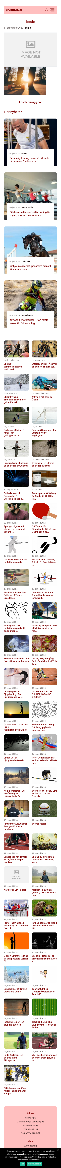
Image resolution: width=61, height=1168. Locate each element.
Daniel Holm (27, 315)
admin (28, 27)
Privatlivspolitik (34, 1164)
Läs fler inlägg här (30, 102)
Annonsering (30, 1145)
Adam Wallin (27, 207)
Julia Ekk (26, 261)
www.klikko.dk (33, 1133)
